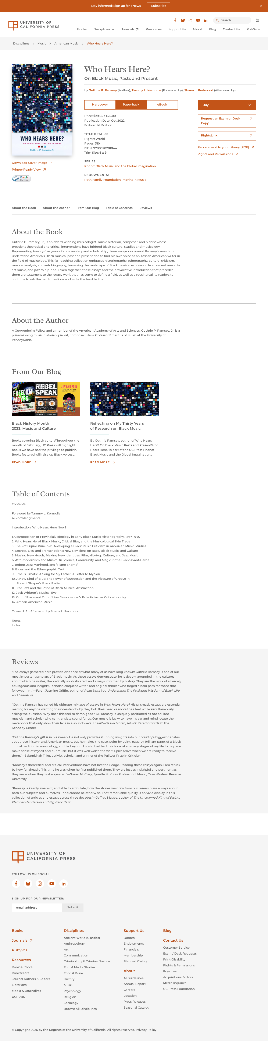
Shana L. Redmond (198, 90)
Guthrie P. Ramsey (103, 90)
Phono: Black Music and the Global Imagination (120, 166)
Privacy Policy (146, 1030)
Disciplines (21, 43)
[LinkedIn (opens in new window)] (206, 20)
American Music (66, 43)
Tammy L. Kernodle (146, 90)
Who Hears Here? (100, 43)
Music (41, 43)
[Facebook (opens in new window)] (175, 20)
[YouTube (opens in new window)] (198, 20)
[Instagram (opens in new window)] (190, 20)
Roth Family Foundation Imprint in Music (115, 180)
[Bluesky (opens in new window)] (183, 20)
